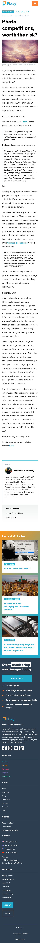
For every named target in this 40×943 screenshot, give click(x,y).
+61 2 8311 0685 (10, 849)
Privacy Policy (20, 939)
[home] (9, 3)
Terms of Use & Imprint (20, 933)
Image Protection (8, 879)
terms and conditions (17, 243)
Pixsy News (6, 800)
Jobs (3, 810)
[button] (35, 3)
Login (7, 913)
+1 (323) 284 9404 (11, 842)
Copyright (5, 887)
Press (4, 796)
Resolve (4, 765)
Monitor (5, 762)
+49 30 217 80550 (11, 853)
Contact (5, 807)
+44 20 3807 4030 (11, 845)
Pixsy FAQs (5, 792)
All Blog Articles (7, 876)
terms (25, 121)
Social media (11, 517)
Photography (22, 12)
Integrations (6, 776)
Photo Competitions (14, 513)
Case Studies (6, 827)
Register (5, 773)
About (4, 789)
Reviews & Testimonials (10, 830)
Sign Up (7, 905)
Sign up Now (17, 678)
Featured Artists (7, 823)
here (11, 445)
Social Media (6, 890)
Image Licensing (7, 894)
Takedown (5, 769)
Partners (5, 803)
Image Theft (6, 883)
